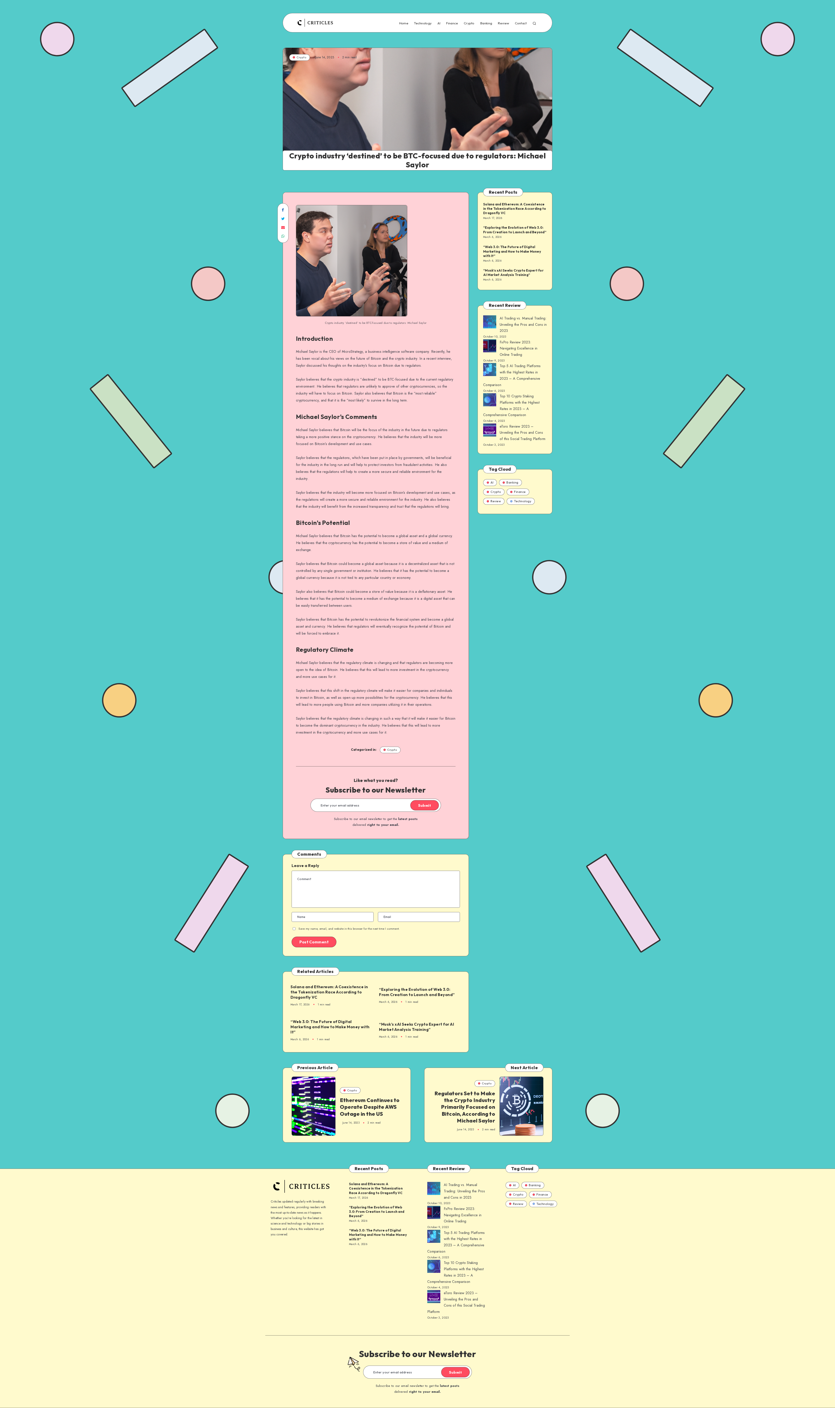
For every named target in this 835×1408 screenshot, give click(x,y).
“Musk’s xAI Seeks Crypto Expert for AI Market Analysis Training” (416, 1027)
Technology (423, 23)
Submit (424, 805)
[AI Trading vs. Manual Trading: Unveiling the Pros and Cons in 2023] (489, 323)
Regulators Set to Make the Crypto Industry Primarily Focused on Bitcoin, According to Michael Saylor (464, 1107)
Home (403, 23)
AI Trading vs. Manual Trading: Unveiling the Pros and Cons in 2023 (523, 324)
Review (503, 23)
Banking (486, 23)
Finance (452, 23)
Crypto (469, 23)
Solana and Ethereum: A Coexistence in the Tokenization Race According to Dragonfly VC (329, 992)
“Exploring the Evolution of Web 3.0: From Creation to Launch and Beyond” (417, 992)
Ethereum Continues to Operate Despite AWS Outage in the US (370, 1107)
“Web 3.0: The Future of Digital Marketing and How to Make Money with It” (330, 1027)
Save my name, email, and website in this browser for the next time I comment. (349, 929)
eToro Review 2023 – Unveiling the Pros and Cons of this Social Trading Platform (522, 433)
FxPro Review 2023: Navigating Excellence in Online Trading (518, 348)
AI (439, 23)
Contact (521, 23)
